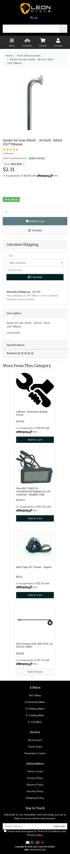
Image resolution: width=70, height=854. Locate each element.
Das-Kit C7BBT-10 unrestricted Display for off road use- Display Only (33, 491)
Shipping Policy (35, 798)
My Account (35, 740)
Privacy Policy (35, 778)
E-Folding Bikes (35, 715)
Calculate (36, 277)
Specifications (15, 345)
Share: (8, 164)
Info (56, 175)
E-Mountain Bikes (35, 702)
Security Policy (35, 791)
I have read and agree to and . (36, 833)
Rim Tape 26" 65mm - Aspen (34, 567)
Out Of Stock (35, 671)
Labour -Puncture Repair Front (32, 413)
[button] (35, 230)
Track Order (35, 746)
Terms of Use (35, 771)
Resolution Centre (35, 753)
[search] (63, 29)
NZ (36, 18)
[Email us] (27, 842)
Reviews (12, 353)
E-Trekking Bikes (35, 708)
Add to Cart (37, 221)
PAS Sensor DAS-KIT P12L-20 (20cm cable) (34, 645)
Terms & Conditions (49, 831)
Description (14, 313)
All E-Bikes (35, 695)
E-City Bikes (35, 722)
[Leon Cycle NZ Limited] (35, 8)
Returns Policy (35, 784)
